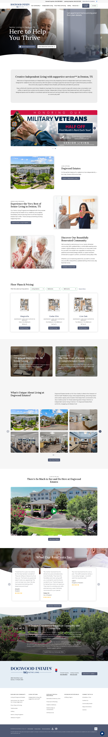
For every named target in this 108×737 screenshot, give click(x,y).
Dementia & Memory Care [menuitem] (53, 698)
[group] (54, 128)
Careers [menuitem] (84, 709)
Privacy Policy (38, 728)
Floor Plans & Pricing (60, 5)
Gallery (69, 5)
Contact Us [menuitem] (85, 700)
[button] (13, 128)
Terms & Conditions (46, 728)
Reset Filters (82, 289)
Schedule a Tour (85, 5)
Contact (94, 5)
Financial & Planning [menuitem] (52, 701)
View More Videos (54, 539)
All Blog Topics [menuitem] (68, 697)
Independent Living (47, 5)
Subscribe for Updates (88, 1)
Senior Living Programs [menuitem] (17, 714)
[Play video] (54, 511)
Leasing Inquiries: (72, 1)
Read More (17, 372)
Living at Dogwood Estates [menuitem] (18, 697)
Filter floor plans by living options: (20, 289)
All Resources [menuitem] (50, 712)
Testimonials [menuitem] (14, 708)
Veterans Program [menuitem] (15, 717)
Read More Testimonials (54, 605)
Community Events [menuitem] (87, 703)
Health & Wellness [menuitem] (51, 704)
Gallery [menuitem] (12, 711)
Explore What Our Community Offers (54, 652)
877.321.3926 (30, 728)
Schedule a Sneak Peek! (68, 266)
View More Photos (54, 460)
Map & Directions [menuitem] (87, 706)
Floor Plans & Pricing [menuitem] (16, 705)
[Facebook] (95, 728)
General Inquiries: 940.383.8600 (54, 1)
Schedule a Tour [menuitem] (86, 697)
